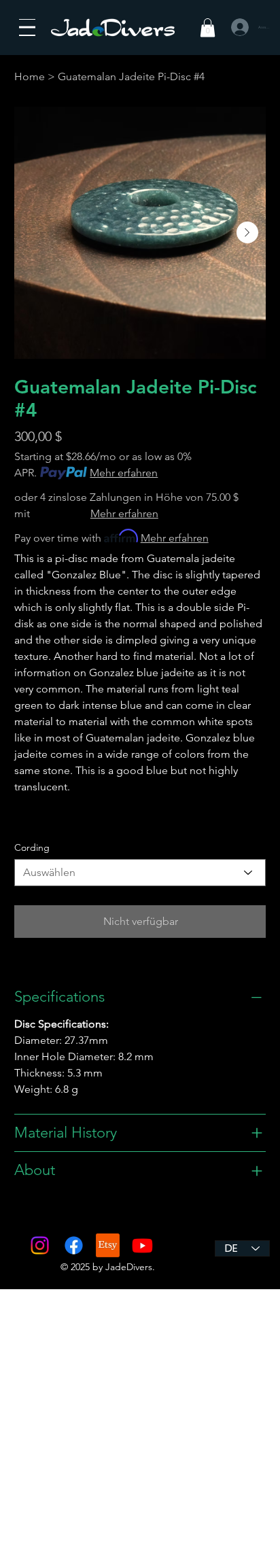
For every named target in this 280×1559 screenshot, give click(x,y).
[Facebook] (74, 1245)
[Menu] (27, 27)
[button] (207, 27)
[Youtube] (142, 1245)
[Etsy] (108, 1245)
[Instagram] (40, 1245)
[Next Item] (247, 232)
